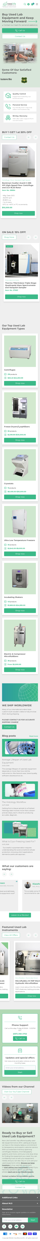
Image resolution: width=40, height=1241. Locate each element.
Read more (33, 736)
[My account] (28, 4)
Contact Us (20, 36)
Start (20, 1072)
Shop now (19, 309)
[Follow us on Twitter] (10, 1226)
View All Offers (11, 935)
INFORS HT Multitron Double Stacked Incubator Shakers (22, 982)
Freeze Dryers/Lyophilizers (17, 427)
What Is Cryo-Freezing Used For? (18, 841)
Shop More (9, 237)
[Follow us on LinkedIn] (23, 1226)
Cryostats (8, 483)
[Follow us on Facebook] (4, 1226)
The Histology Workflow (14, 802)
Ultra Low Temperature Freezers (19, 540)
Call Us (21, 30)
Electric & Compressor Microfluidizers (15, 655)
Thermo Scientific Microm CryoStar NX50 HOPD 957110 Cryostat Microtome (16, 285)
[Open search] (25, 4)
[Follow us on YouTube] (16, 1226)
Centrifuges (9, 370)
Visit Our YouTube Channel (16, 1092)
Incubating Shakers (13, 597)
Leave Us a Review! (20, 915)
